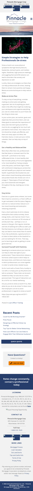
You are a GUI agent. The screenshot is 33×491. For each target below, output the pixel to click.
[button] (8, 7)
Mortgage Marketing (10, 487)
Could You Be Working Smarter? (14, 317)
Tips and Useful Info (16, 455)
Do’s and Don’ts (16, 453)
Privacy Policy (16, 461)
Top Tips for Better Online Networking (16, 328)
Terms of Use (16, 458)
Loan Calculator (16, 450)
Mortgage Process (16, 447)
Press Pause (7, 320)
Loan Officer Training (15, 303)
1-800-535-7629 (23, 4)
